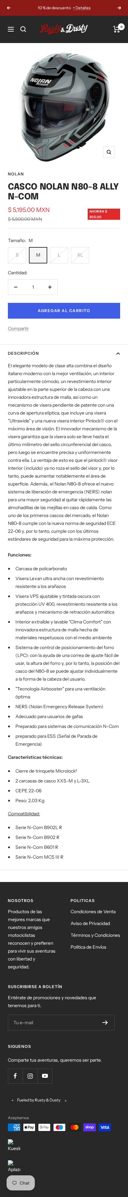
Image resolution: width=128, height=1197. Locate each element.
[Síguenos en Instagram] (30, 1076)
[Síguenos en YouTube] (44, 1076)
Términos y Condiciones (95, 935)
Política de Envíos (88, 947)
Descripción (23, 353)
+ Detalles (82, 7)
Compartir (18, 328)
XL (80, 255)
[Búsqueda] (23, 29)
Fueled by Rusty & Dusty (39, 1099)
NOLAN (16, 173)
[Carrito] (116, 29)
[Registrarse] (105, 1022)
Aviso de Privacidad (90, 923)
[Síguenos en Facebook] (15, 1076)
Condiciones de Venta (93, 912)
